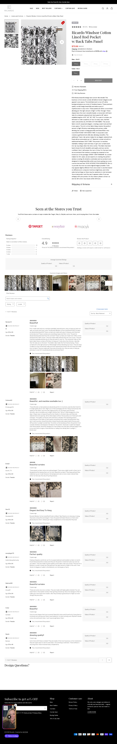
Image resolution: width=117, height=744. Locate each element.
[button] (79, 243)
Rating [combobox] (9, 304)
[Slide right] (62, 42)
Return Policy (73, 702)
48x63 (77, 64)
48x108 (106, 64)
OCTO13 (25, 732)
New (51, 702)
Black (77, 73)
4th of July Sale (55, 719)
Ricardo (12, 732)
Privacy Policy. (37, 713)
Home (6, 16)
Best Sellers (53, 705)
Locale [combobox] (20, 304)
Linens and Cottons (17, 16)
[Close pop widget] (15, 705)
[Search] (103, 8)
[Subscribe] (45, 708)
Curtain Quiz (54, 712)
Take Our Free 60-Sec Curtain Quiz (58, 2)
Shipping (74, 49)
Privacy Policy (73, 705)
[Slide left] (18, 219)
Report (52, 392)
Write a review (93, 27)
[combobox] (102, 313)
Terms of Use (28, 713)
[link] (55, 243)
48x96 (97, 64)
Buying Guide (54, 715)
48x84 (87, 64)
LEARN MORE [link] (91, 712)
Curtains (52, 709)
